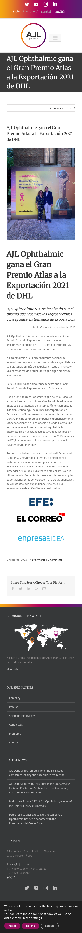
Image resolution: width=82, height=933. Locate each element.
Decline (30, 925)
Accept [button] (12, 925)
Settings (49, 925)
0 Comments (55, 559)
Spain (16, 11)
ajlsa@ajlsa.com (19, 864)
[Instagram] (46, 4)
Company (14, 698)
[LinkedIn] (55, 4)
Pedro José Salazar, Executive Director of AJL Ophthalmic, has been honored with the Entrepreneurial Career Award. (35, 819)
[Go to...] (55, 38)
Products (14, 707)
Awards (41, 559)
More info (12, 669)
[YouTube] (36, 4)
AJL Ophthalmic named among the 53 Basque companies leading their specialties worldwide (37, 773)
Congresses (16, 725)
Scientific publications (22, 716)
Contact (13, 742)
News (33, 559)
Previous (58, 108)
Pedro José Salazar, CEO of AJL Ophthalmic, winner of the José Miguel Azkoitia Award (40, 804)
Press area (15, 733)
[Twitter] (27, 4)
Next (70, 108)
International (31, 11)
